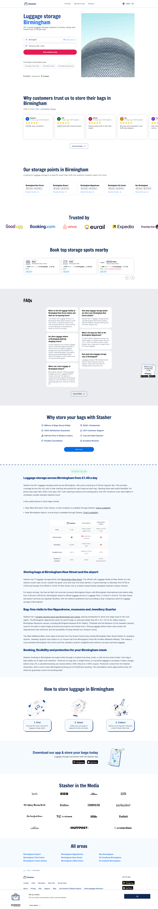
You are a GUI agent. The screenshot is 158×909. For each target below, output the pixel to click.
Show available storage (50, 52)
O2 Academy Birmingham (110, 857)
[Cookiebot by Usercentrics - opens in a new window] (16, 905)
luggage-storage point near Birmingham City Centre (57, 617)
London (26, 883)
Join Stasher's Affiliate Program (70, 888)
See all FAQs (77, 394)
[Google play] (79, 762)
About (25, 888)
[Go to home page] (30, 3)
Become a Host (79, 4)
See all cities (62, 883)
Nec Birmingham (106, 854)
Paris (33, 883)
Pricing (33, 888)
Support (47, 888)
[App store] (92, 762)
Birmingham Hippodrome (66, 66)
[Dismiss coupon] (155, 366)
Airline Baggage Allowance (93, 888)
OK (137, 896)
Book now (79, 449)
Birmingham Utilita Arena (72, 861)
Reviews (91, 4)
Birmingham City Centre (34, 857)
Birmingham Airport (49, 66)
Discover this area (31, 192)
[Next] (133, 278)
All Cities (68, 4)
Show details (33, 905)
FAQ (39, 888)
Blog (54, 888)
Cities (28, 870)
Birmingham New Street (32, 66)
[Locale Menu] (124, 4)
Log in (128, 3)
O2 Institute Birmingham (109, 861)
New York (51, 883)
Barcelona (41, 883)
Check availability (103, 508)
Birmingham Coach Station (35, 861)
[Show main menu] (133, 4)
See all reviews (77, 146)
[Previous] (127, 278)
